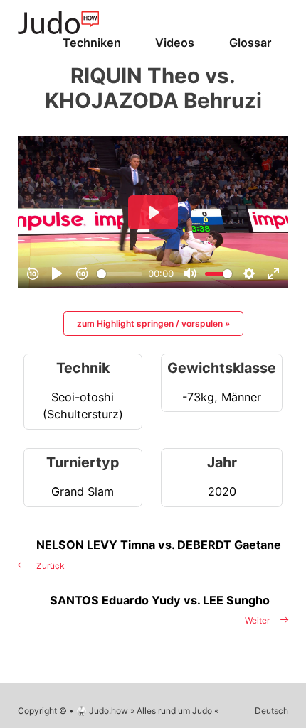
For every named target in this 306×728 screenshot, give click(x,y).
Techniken (92, 43)
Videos (174, 43)
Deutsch (271, 710)
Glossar (250, 43)
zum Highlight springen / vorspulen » (153, 323)
